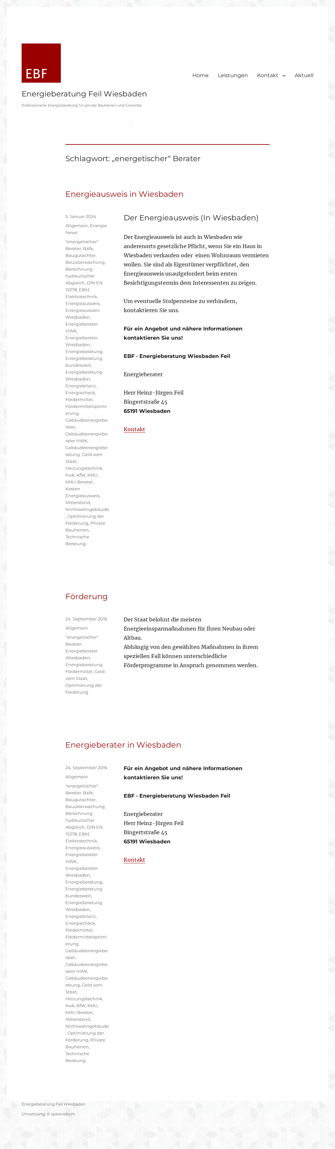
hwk (70, 475)
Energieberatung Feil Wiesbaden (84, 93)
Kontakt (267, 75)
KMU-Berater (79, 481)
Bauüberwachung (85, 262)
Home (200, 75)
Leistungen (233, 75)
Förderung (86, 596)
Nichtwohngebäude (87, 509)
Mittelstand (77, 502)
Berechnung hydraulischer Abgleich (80, 275)
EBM (84, 289)
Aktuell (304, 75)
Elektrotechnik (81, 296)
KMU (92, 475)
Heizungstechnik (83, 468)
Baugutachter (80, 255)
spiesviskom (63, 1113)
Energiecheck (80, 392)
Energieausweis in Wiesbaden (124, 194)
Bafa (88, 248)
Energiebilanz (80, 385)
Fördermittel (79, 399)
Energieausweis (82, 303)
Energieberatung (83, 351)
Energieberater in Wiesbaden (123, 745)
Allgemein (76, 225)
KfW (81, 475)
